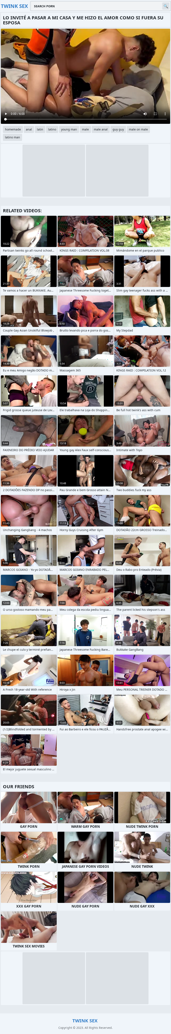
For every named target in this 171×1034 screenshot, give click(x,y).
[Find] (165, 6)
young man (69, 129)
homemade (13, 129)
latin (40, 129)
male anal (101, 129)
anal (29, 129)
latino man (12, 137)
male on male (138, 129)
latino (52, 129)
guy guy (118, 129)
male (85, 129)
